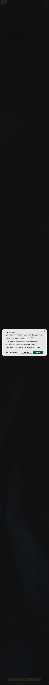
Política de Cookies (13, 349)
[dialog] (24, 342)
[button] (11, 352)
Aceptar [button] (38, 352)
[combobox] (44, 330)
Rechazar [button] (26, 352)
